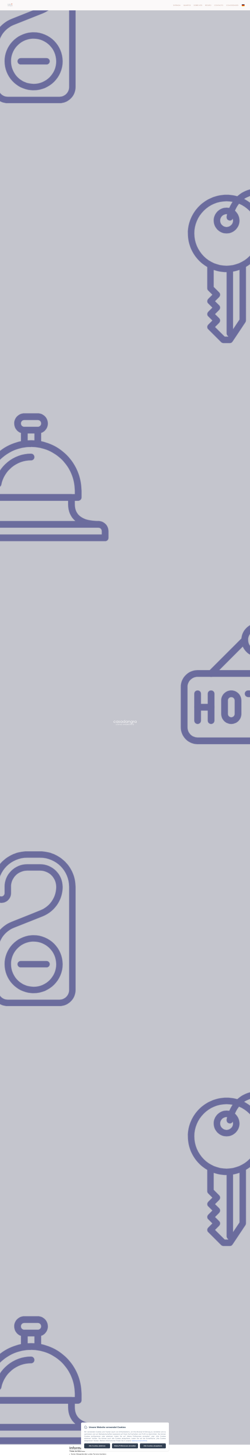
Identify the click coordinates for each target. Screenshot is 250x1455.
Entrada (176, 5)
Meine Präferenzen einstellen (125, 1446)
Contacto (218, 5)
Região (208, 5)
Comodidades (232, 5)
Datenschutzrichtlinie (139, 1441)
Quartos (187, 5)
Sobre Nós (198, 5)
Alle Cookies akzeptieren (153, 1446)
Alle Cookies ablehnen (97, 1446)
